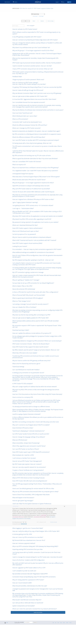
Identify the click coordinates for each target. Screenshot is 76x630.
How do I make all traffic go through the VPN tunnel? (27, 90)
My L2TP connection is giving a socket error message (28, 272)
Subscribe (35, 622)
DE (7, 622)
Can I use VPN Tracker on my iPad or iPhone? (25, 449)
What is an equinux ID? (19, 164)
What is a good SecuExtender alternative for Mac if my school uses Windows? (35, 158)
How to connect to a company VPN (22, 397)
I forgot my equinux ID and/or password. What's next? (28, 79)
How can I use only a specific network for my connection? (29, 467)
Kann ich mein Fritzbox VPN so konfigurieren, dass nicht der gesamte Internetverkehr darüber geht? (37, 256)
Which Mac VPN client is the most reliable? (24, 353)
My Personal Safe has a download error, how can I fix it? (28, 540)
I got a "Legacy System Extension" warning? (25, 202)
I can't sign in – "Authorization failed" (23, 208)
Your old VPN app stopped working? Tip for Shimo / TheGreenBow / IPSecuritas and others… (37, 484)
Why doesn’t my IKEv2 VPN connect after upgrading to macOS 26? (31, 219)
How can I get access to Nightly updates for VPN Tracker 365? (30, 318)
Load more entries (38, 612)
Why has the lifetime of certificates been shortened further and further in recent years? (37, 110)
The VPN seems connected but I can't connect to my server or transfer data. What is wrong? (37, 147)
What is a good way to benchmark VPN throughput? (27, 298)
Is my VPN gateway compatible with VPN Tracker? (26, 37)
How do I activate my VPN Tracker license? (24, 29)
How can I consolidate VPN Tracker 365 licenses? (26, 161)
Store (63, 2)
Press (58, 622)
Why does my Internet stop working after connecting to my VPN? (31, 315)
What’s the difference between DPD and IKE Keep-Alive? (28, 137)
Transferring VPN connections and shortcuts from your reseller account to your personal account (35, 356)
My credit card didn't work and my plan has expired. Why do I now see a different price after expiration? (37, 563)
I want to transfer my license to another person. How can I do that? (32, 66)
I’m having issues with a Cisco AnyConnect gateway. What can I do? (32, 143)
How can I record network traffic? (22, 583)
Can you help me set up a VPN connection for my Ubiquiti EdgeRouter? (33, 283)
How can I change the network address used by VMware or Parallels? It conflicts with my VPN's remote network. (37, 43)
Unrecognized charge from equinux (22, 173)
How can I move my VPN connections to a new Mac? (27, 537)
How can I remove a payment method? (23, 543)
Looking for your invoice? (19, 246)
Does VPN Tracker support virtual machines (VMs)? (27, 243)
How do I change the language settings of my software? (28, 437)
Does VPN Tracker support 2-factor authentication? (27, 228)
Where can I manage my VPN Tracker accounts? (26, 128)
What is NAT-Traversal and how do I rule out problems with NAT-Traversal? (34, 240)
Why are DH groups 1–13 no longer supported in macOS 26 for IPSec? (33, 50)
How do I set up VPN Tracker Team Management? (27, 461)
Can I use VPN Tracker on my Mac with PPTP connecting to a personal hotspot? (35, 140)
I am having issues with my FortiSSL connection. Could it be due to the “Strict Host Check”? (36, 553)
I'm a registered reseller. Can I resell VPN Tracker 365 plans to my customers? (35, 170)
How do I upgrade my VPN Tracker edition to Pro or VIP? (28, 567)
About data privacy (17, 623)
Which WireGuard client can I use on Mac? (24, 116)
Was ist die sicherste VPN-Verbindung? (23, 289)
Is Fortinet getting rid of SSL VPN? (22, 534)
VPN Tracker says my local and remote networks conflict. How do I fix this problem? (36, 63)
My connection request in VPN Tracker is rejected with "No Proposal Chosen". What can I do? (36, 326)
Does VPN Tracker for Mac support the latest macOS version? (30, 347)
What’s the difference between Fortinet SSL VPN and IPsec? (29, 125)
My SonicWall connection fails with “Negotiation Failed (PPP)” (30, 574)
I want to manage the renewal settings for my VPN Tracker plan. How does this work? (37, 557)
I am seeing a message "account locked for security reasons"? (30, 304)
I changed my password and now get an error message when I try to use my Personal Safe (37, 589)
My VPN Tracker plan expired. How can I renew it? (27, 464)
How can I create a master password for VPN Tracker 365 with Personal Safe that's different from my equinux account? (36, 276)
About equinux (7, 2)
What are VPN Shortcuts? (19, 440)
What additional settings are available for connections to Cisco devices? (33, 252)
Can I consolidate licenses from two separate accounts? (28, 102)
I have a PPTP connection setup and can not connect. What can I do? (32, 69)
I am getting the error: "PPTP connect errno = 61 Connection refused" (33, 205)
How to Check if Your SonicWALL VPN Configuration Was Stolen (31, 494)
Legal (61, 622)
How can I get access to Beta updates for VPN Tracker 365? (29, 96)
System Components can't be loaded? (23, 606)
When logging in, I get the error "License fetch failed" (27, 528)
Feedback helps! (17, 76)
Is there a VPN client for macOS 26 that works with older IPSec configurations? (35, 292)
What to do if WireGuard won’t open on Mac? (25, 231)
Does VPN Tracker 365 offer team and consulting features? (29, 481)
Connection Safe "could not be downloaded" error (27, 122)
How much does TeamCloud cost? (22, 113)
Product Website (35, 16)
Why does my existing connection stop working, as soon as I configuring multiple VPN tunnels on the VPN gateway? (37, 311)
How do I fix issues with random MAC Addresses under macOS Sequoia (33, 191)
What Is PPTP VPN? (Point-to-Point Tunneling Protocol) (28, 478)
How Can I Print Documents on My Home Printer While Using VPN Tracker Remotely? (37, 394)
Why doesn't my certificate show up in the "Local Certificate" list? (31, 47)
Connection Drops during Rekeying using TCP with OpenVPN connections (34, 577)
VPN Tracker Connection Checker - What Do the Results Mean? (30, 344)
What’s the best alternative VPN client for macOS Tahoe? (29, 179)
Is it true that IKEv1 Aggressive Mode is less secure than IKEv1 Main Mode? (34, 99)
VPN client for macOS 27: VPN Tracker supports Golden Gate (36, 8)
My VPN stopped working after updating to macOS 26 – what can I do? (33, 260)
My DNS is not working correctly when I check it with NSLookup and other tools (35, 422)
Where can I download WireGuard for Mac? (25, 225)
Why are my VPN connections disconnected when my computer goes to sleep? (35, 491)
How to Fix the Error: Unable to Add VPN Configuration (28, 560)
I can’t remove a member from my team (24, 458)
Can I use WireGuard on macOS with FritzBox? (26, 369)
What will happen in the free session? (23, 497)
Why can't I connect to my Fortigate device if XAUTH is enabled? (31, 425)
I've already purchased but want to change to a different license (31, 406)
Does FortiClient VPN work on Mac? (22, 428)
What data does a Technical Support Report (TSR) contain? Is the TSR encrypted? (36, 176)
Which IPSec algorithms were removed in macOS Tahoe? (29, 446)
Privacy (70, 622)
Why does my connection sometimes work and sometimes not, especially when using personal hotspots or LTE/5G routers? (37, 195)
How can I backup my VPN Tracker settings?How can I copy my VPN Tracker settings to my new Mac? (29, 83)
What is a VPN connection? (20, 119)
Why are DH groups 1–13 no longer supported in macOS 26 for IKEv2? (33, 182)
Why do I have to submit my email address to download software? (31, 237)
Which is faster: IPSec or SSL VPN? (22, 286)
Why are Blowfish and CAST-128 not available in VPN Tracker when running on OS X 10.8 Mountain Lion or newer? (37, 212)
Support (57, 2)
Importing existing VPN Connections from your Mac (27, 549)
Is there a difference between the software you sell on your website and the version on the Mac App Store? (37, 418)
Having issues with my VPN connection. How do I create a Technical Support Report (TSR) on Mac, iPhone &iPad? (36, 54)
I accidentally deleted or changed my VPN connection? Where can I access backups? (37, 341)
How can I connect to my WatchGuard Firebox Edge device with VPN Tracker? (35, 40)
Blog (53, 622)
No (25, 522)
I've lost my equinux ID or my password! (24, 234)
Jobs (55, 622)
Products (15, 2)
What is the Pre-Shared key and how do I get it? (26, 363)
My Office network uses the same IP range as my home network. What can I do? (35, 350)
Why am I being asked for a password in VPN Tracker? (28, 580)
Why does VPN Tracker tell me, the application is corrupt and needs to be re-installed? (37, 216)
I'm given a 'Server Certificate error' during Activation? (28, 470)
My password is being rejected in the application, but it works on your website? (35, 222)
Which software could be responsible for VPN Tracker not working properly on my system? (36, 33)
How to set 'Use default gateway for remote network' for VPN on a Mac (33, 488)
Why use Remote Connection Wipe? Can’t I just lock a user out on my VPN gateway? (36, 93)
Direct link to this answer (53, 522)
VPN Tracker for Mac (15, 506)
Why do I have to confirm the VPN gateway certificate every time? (31, 360)
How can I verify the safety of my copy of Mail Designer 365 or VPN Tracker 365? (36, 531)
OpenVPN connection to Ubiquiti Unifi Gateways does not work (30, 185)
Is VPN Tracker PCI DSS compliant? (22, 383)
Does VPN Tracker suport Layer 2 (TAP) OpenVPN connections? (31, 452)
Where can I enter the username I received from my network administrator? (34, 609)
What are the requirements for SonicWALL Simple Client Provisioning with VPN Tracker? (35, 59)
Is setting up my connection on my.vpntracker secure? (28, 372)
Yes (23, 522)
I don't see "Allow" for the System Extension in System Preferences (31, 503)
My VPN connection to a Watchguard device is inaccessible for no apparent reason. (36, 134)
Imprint (67, 622)
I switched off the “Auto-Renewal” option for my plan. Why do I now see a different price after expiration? (38, 151)
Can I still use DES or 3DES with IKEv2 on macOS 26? (27, 603)
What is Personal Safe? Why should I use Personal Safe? (28, 295)
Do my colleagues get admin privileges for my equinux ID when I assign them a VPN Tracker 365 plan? (36, 337)
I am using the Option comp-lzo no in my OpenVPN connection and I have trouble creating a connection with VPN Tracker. (36, 263)
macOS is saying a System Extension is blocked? (26, 414)
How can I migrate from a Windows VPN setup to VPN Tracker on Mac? (33, 199)
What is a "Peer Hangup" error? (21, 301)
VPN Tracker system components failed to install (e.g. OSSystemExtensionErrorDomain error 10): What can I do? (37, 72)
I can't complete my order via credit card (24, 571)
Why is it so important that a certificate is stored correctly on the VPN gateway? (35, 167)
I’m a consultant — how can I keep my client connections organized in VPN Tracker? (36, 249)
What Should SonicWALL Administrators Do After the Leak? (29, 586)
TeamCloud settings (18, 366)
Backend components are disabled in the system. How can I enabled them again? (36, 131)
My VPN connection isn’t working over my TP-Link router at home (31, 155)
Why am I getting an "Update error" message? (25, 280)
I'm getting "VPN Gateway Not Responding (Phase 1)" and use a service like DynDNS (37, 87)
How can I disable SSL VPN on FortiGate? (24, 307)
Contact (64, 622)
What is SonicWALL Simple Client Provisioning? (26, 443)
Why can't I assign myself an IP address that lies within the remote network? (34, 386)
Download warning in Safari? (20, 330)
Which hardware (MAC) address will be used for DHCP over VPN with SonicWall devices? (35, 321)
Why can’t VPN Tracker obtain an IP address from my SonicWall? (31, 188)
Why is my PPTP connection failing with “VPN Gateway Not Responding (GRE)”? (35, 546)
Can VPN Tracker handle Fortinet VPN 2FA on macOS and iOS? (30, 434)
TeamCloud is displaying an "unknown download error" (28, 431)
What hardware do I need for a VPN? (23, 455)
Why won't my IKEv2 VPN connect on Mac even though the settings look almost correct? (35, 390)
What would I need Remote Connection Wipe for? (26, 600)
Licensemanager (41, 16)
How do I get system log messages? (22, 500)
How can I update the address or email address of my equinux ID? (31, 333)
